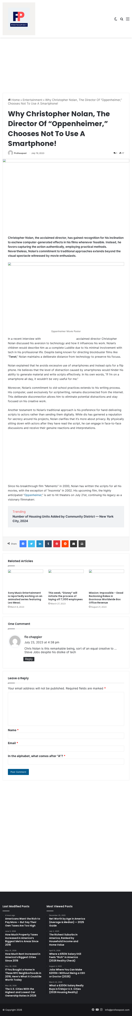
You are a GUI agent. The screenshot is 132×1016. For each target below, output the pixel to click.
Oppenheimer (33, 495)
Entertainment (32, 100)
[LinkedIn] (39, 543)
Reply (29, 659)
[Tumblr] (48, 543)
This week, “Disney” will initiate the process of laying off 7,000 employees (65, 596)
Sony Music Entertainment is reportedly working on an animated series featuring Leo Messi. (25, 597)
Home (15, 100)
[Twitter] (31, 543)
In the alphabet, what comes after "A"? (36, 756)
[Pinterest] (56, 543)
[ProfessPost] (19, 18)
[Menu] (127, 20)
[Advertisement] (66, 65)
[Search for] (121, 20)
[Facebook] (23, 543)
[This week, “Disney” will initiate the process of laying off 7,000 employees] (66, 580)
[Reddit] (65, 543)
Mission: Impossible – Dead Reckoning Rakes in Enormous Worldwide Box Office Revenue (106, 597)
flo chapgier (33, 637)
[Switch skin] (115, 20)
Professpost (20, 153)
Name (13, 730)
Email (13, 743)
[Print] (82, 543)
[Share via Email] (73, 543)
